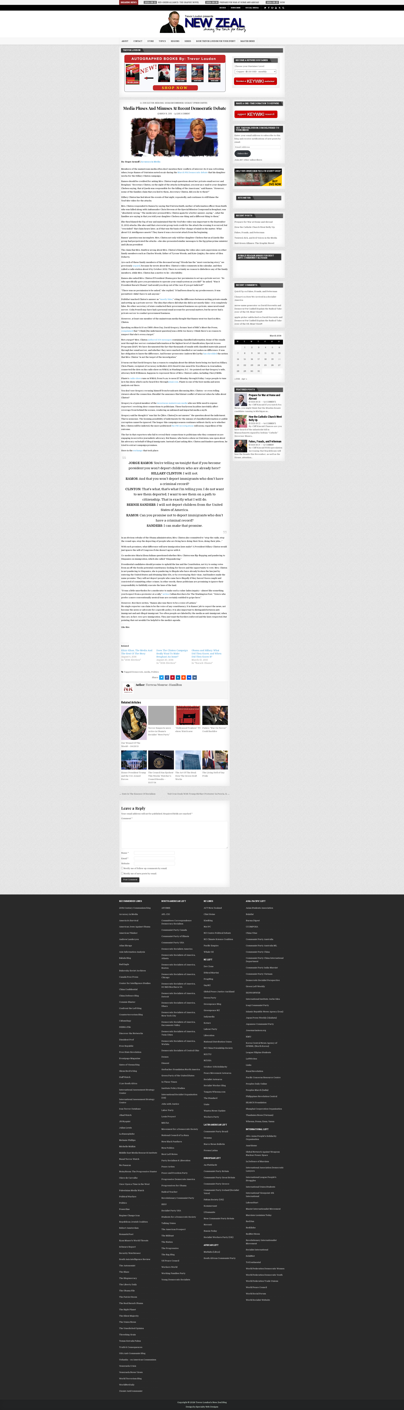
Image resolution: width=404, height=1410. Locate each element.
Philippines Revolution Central (261, 1096)
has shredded (210, 353)
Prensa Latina (211, 1150)
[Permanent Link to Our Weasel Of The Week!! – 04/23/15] (134, 723)
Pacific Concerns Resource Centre (263, 1077)
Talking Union (168, 1223)
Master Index (248, 41)
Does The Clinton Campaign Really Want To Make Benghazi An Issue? (172, 653)
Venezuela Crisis (127, 1366)
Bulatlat (250, 914)
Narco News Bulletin (214, 1144)
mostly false (166, 299)
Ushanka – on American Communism (137, 1359)
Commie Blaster (127, 1002)
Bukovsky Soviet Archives (132, 970)
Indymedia (209, 1016)
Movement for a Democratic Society (179, 1129)
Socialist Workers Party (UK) (218, 1237)
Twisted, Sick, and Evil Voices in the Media (256, 238)
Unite (206, 1104)
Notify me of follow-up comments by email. (145, 868)
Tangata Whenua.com (214, 1092)
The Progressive (170, 1248)
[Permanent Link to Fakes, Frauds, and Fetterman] (241, 446)
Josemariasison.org (256, 1030)
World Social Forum (256, 1293)
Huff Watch (124, 1077)
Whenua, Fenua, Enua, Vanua (260, 1121)
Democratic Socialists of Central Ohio (180, 1050)
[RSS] (279, 7)
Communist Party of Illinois (175, 936)
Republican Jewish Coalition (133, 1222)
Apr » (244, 379)
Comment (127, 818)
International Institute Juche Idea (263, 999)
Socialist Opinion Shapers (195, 102)
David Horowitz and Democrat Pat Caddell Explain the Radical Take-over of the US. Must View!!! (258, 308)
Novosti (208, 1224)
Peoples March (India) (257, 1090)
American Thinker (128, 933)
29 (245, 371)
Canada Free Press (128, 977)
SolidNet (250, 1256)
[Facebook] (268, 7)
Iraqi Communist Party (257, 1005)
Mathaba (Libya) (212, 1252)
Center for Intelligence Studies (135, 983)
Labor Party (167, 1110)
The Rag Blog (168, 1254)
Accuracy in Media (150, 162)
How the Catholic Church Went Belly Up (255, 227)
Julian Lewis (125, 1128)
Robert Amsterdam (129, 1228)
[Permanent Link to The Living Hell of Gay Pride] (215, 760)
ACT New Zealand (213, 908)
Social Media (252, 7)
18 (265, 359)
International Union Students (260, 1187)
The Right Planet (127, 1309)
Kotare (207, 1023)
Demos (165, 1057)
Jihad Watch (125, 1115)
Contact (137, 41)
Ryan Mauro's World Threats (133, 1240)
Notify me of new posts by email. (140, 873)
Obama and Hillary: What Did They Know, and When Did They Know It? (206, 653)
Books (223, 7)
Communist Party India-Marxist (262, 967)
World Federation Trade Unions (262, 1281)
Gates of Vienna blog (129, 1065)
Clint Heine (209, 914)
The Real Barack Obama (131, 1303)
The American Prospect (173, 1229)
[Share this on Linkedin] (178, 677)
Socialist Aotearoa (213, 1079)
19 (272, 359)
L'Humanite (209, 1212)
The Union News (127, 1322)
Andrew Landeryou (129, 939)
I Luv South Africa (128, 1083)
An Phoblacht (210, 1165)
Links (248, 1065)
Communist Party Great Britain (219, 1177)
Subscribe (236, 7)
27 (279, 365)
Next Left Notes (169, 1154)
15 (245, 359)
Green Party (210, 998)
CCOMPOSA (252, 927)
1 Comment (269, 444)
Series (187, 41)
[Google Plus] (272, 7)
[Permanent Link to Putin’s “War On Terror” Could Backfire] (215, 715)
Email (124, 858)
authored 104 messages (160, 340)
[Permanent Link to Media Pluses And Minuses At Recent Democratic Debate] (174, 137)
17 (259, 359)
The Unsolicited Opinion (131, 1328)
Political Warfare (127, 1196)
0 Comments (271, 401)
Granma (208, 1138)
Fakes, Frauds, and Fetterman (249, 232)
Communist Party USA (172, 942)
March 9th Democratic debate (193, 172)
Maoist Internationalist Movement (263, 1209)
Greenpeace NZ (212, 1010)
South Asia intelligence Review (134, 1259)
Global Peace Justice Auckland (219, 991)
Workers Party (211, 1117)
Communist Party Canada (174, 930)
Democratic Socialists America (176, 949)
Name (125, 853)
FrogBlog (208, 979)
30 (251, 371)
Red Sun (250, 1221)
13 (279, 353)
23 (252, 365)
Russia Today (210, 1231)
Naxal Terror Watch (129, 1159)
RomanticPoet (126, 1234)
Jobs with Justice (170, 1104)
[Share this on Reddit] (183, 677)
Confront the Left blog (130, 1008)
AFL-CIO (165, 914)
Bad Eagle (124, 964)
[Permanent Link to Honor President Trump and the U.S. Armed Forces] (134, 760)
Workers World (169, 1267)
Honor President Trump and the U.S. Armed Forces (133, 775)
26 (272, 365)
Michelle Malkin (127, 1146)
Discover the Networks (131, 1033)
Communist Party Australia (259, 939)
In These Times (169, 1082)
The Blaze (124, 1272)
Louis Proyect (168, 1116)
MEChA (165, 1123)
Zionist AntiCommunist (130, 1391)
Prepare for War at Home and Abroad (254, 222)
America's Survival (128, 920)
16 (252, 359)
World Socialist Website (258, 1300)
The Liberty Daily (128, 1284)
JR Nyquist (124, 1121)
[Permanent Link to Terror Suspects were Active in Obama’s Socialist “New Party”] (161, 715)
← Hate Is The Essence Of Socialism (137, 794)
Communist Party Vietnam (259, 974)
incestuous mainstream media (172, 403)
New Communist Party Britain (219, 1218)
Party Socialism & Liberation (175, 1160)
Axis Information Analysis (132, 952)
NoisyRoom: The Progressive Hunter (138, 1171)
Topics (162, 41)
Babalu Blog (125, 958)
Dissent (165, 1063)
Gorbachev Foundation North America (180, 1069)
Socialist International (257, 1250)
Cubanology (125, 1021)
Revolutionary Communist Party (177, 1198)
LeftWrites (251, 1059)
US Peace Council (170, 1261)
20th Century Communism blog (135, 908)
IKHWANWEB (253, 993)
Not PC (207, 927)
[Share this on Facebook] (167, 677)
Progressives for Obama (173, 1185)
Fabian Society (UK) (214, 1199)
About (125, 41)
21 (238, 365)
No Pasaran (125, 1165)
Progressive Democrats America (178, 1179)
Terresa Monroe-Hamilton (164, 685)
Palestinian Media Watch (131, 1190)
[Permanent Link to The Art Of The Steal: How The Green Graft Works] (188, 760)
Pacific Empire (211, 945)
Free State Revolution (130, 1052)
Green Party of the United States (177, 1075)
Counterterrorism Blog (131, 1014)
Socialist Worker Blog (215, 1085)
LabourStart (252, 1202)
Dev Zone (209, 966)
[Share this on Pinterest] (172, 677)
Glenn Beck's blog (128, 1071)
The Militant (167, 1235)
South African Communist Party (220, 1258)
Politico (123, 1203)
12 (272, 353)
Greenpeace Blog (212, 1004)
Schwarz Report (127, 1247)
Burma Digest (253, 920)
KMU (248, 1036)
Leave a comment (183, 113)
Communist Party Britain (216, 1171)
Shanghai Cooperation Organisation (264, 1109)
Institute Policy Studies (173, 1088)
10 (259, 353)
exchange (138, 450)
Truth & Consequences (130, 1347)
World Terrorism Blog (130, 1378)
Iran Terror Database (130, 1109)
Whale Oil (209, 952)
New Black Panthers (171, 1141)
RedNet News (253, 1234)
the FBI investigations (183, 426)
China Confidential (128, 989)
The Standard (210, 1098)
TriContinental (253, 1262)
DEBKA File (125, 1027)
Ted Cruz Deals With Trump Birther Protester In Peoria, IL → (198, 794)
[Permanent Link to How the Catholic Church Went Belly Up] (241, 421)
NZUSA (207, 1060)
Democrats (137, 672)
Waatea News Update (215, 1111)
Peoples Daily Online (256, 1084)
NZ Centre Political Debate (217, 933)
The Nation (167, 1242)
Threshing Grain (127, 1334)
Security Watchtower (130, 1253)
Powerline (124, 1209)
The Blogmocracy (128, 1278)
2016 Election (148, 102)
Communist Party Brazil (216, 1131)
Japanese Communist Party (260, 1024)
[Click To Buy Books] (175, 91)
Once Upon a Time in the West (134, 1184)
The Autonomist (127, 1265)
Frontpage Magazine (129, 1058)
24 (259, 365)
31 (259, 371)
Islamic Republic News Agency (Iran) (264, 1011)
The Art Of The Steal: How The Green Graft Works (186, 775)
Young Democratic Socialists (175, 1279)
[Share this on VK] (194, 677)
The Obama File (127, 1290)
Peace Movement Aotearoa (217, 1073)
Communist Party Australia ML (261, 945)
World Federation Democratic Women (265, 1268)
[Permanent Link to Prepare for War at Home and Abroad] (241, 399)
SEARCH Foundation (256, 1102)
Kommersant (210, 1206)
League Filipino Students (258, 1052)
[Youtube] (275, 7)
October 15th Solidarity (215, 1067)
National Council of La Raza (175, 1135)
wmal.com (173, 382)
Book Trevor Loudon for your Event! (215, 41)
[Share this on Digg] (189, 677)
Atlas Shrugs (125, 945)
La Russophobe (127, 1134)
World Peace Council (256, 1287)
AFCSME (165, 908)
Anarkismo (251, 1145)
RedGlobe (251, 1227)
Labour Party (210, 1029)
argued (136, 266)
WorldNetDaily (126, 1385)
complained (127, 331)
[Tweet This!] (161, 677)
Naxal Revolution (254, 1071)
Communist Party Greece (216, 1184)
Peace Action (168, 1166)
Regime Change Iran (129, 1215)
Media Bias (159, 102)
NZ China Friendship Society (218, 1048)
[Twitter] (265, 7)
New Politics (167, 1148)
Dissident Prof (126, 1039)
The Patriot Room (128, 1297)
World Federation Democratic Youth (264, 1275)
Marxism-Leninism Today (259, 1215)
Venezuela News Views (131, 1372)
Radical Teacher (169, 1192)
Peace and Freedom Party (174, 1173)
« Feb (237, 379)
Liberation (209, 1035)
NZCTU (207, 1054)
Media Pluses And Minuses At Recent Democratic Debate (174, 108)
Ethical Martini (211, 973)
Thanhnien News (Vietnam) (259, 1115)
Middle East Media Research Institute (138, 1153)
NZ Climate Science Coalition (218, 939)
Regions (175, 41)
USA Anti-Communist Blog (132, 1353)
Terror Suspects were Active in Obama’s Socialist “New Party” (159, 731)
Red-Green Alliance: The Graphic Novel (254, 243)
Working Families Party (173, 1273)
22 (245, 365)
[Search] (283, 7)
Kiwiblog (208, 920)
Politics (155, 672)
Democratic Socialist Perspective (263, 980)
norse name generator (246, 305)
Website (125, 863)
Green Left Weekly (255, 986)
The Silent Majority (129, 1316)
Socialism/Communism (174, 102)
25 (265, 365)
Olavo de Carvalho (128, 1178)
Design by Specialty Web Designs (202, 1407)
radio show (135, 378)
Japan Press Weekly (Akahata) (261, 1018)
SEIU (164, 1204)
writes (166, 594)
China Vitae (251, 933)
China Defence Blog (129, 996)
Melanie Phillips (127, 1140)
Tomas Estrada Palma (130, 1341)
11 (265, 353)
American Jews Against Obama (134, 927)
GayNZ (207, 985)
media (147, 672)
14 (238, 359)
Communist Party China (258, 952)
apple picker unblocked (247, 317)
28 (238, 371)
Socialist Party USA (171, 1210)
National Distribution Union (218, 1042)
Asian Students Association (259, 908)
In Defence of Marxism (257, 1161)
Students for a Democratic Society (178, 1217)
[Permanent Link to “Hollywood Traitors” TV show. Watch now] (188, 715)
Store (150, 41)
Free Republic (126, 1046)
